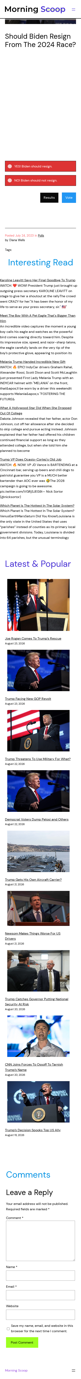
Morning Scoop (16, 1370)
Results (49, 197)
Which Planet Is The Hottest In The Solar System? (37, 505)
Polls (41, 235)
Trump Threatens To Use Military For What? (38, 759)
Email (11, 1286)
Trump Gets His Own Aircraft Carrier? (33, 879)
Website (12, 1306)
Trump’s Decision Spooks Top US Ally (33, 1130)
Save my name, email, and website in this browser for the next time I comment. (42, 1328)
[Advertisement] (40, 95)
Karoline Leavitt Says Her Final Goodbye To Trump (37, 280)
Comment (14, 1218)
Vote (68, 197)
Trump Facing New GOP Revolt (28, 699)
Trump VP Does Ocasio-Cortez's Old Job (30, 459)
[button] (44, 166)
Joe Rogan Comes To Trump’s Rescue (33, 638)
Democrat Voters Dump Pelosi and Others (37, 819)
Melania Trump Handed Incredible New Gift (32, 362)
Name (11, 1267)
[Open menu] (73, 9)
